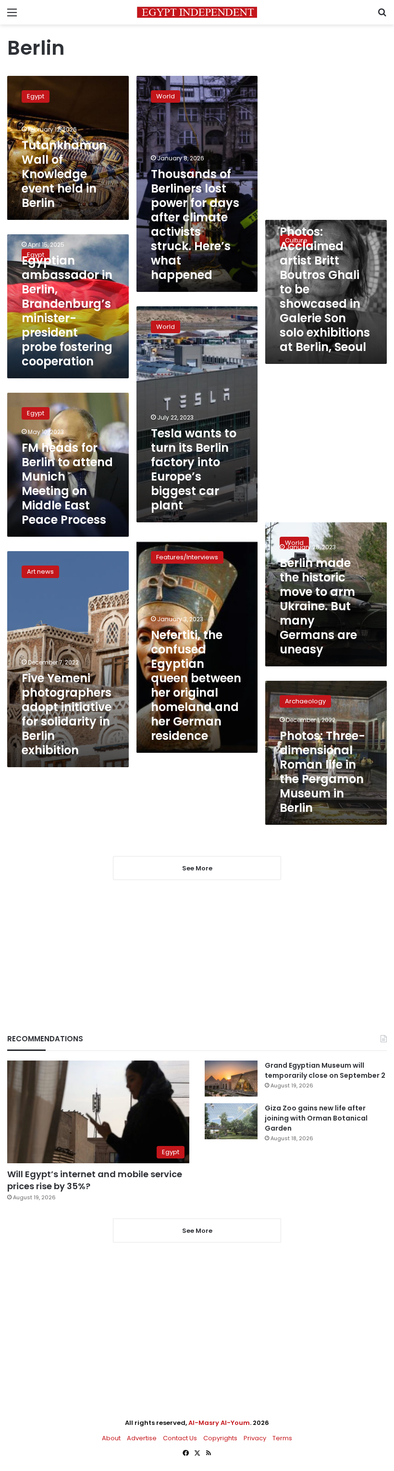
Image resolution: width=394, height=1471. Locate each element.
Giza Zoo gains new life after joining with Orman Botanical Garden (316, 1118)
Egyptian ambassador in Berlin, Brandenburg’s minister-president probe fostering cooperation (67, 311)
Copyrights (220, 1438)
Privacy (255, 1438)
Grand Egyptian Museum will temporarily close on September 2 (325, 1070)
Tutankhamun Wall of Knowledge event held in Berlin (64, 174)
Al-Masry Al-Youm (219, 1422)
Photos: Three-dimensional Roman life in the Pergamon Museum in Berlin (322, 772)
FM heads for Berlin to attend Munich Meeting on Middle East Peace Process (67, 484)
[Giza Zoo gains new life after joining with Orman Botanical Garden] (231, 1121)
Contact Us (180, 1438)
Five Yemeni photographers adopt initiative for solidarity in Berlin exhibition (66, 714)
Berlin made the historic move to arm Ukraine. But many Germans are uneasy (318, 606)
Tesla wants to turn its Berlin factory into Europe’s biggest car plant (193, 469)
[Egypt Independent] (197, 12)
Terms (282, 1438)
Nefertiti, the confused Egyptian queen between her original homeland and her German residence (196, 685)
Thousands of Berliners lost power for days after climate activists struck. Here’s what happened (195, 224)
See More (197, 1230)
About (111, 1438)
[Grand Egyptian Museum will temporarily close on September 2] (231, 1079)
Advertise (142, 1438)
